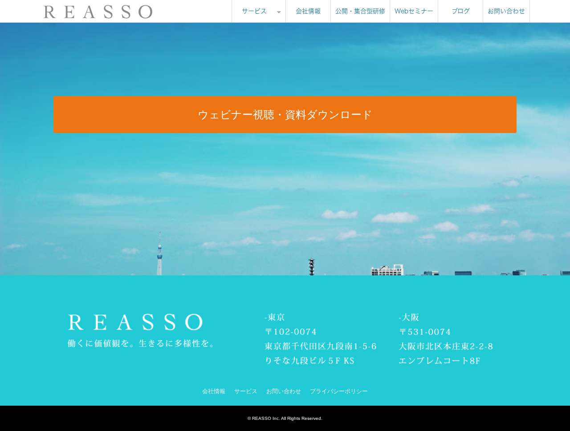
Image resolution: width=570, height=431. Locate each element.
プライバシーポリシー (339, 391)
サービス (254, 11)
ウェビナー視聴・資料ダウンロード (285, 115)
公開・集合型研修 (360, 11)
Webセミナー (414, 11)
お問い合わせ (506, 11)
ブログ (461, 11)
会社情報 (308, 11)
